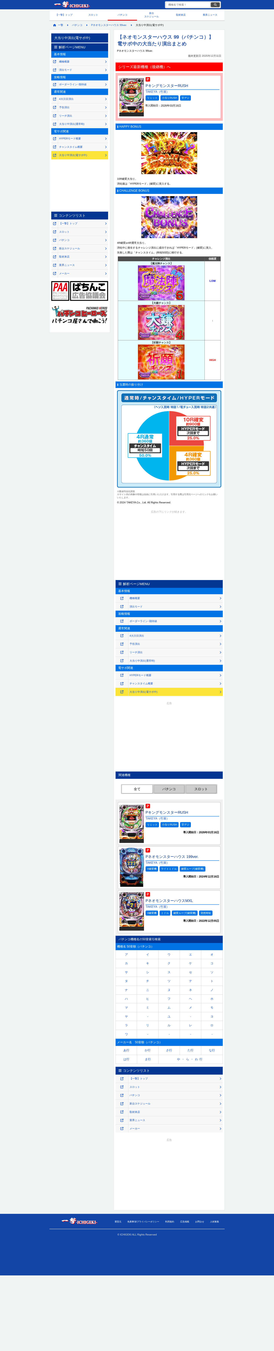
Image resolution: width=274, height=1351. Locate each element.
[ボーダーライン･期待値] (122, 621)
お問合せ (199, 1221)
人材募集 (214, 1221)
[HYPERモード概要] (122, 675)
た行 (190, 1050)
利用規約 (169, 1221)
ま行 (148, 1059)
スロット (93, 14)
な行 (212, 1050)
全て (137, 789)
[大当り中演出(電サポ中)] (122, 692)
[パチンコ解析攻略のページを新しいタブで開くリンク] (122, 1095)
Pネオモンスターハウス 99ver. (109, 25)
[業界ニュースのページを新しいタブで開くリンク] (122, 1120)
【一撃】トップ (64, 14)
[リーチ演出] (122, 652)
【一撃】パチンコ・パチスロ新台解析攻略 (71, 5)
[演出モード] (122, 606)
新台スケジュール (151, 15)
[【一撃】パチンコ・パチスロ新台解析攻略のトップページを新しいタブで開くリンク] (122, 1079)
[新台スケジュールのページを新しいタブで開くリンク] (122, 1104)
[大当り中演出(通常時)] (122, 661)
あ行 (126, 1050)
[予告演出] (122, 644)
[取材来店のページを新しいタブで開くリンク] (122, 1112)
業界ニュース (210, 14)
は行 (126, 1059)
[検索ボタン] (215, 4)
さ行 (169, 1050)
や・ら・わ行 (190, 1059)
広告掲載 (184, 1221)
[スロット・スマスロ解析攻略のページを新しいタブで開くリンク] (122, 1087)
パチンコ (122, 14)
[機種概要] (122, 598)
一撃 (60, 25)
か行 (148, 1050)
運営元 (118, 1221)
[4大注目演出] (122, 636)
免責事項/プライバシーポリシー (143, 1221)
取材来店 (181, 14)
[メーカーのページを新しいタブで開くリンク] (122, 1128)
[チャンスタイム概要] (122, 684)
